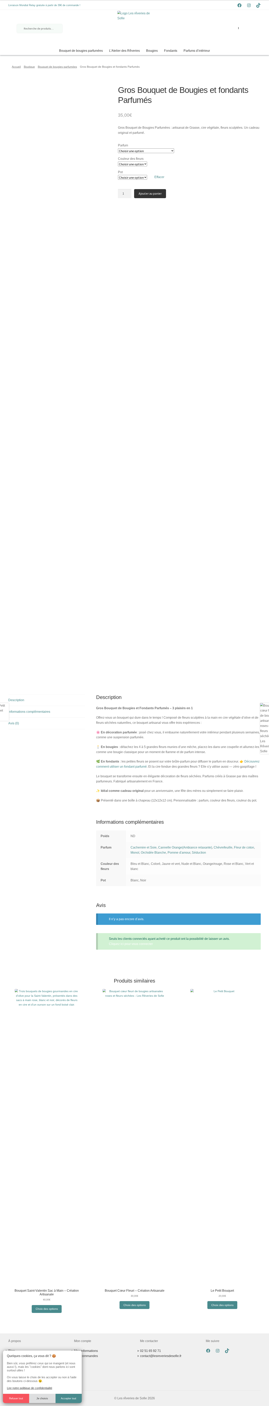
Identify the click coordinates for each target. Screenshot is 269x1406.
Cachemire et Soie (144, 847)
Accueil (16, 66)
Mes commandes (86, 1356)
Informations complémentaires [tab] (29, 711)
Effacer (159, 177)
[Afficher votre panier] (250, 27)
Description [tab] (16, 700)
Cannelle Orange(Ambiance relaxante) (185, 847)
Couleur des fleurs (131, 158)
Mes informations (86, 1350)
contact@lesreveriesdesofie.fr (160, 1356)
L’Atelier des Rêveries (124, 50)
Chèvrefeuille (223, 847)
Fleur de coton (244, 847)
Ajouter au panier (150, 193)
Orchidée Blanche (153, 852)
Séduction (199, 852)
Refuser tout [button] (16, 1398)
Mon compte (238, 28)
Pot (120, 172)
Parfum (123, 145)
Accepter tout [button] (68, 1398)
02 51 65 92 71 (150, 1350)
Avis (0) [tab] (13, 723)
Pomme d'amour (179, 852)
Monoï (135, 852)
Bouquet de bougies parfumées (81, 50)
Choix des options (47, 1308)
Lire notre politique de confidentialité (29, 1388)
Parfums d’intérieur (197, 50)
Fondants (170, 50)
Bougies (152, 50)
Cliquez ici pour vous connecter (131, 944)
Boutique (29, 66)
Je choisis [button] (42, 1398)
